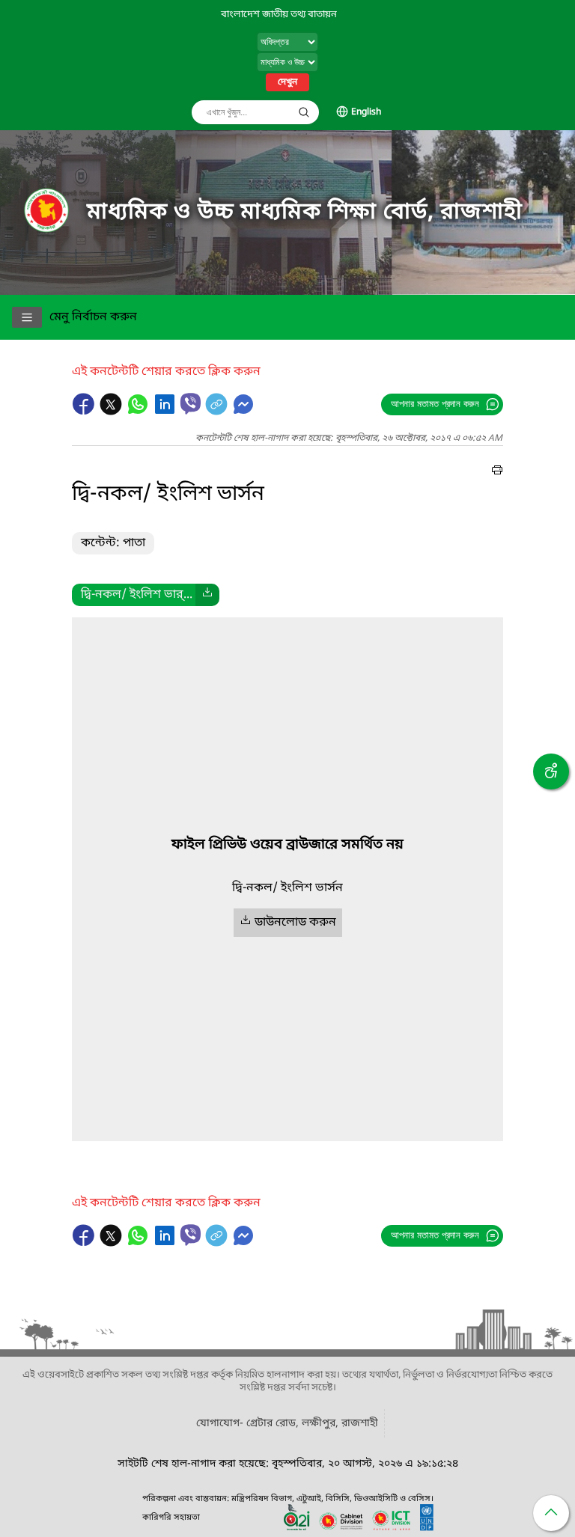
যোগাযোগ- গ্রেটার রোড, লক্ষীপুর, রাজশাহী (287, 1424)
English (366, 112)
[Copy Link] (217, 411)
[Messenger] (243, 411)
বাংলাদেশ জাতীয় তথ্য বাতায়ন (279, 14)
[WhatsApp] (139, 411)
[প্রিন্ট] (497, 472)
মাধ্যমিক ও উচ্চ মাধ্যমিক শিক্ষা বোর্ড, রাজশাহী (305, 212)
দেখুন (287, 82)
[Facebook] (85, 411)
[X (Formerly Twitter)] (112, 411)
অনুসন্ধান (304, 112)
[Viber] (190, 404)
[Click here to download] (207, 595)
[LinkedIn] (166, 411)
